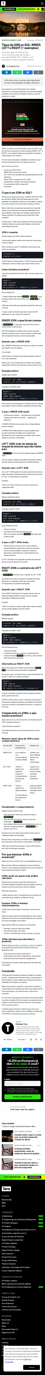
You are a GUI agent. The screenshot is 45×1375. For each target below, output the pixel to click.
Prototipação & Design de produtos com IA (19, 1230)
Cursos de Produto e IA (11, 1297)
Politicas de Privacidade (11, 1310)
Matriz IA (5, 1323)
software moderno (11, 1005)
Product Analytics (9, 1264)
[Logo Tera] (6, 1188)
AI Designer (6, 1226)
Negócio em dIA (8, 1332)
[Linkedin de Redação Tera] (31, 1039)
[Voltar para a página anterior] (4, 1108)
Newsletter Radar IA (10, 1329)
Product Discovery (9, 1257)
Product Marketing (9, 1260)
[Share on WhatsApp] (17, 1049)
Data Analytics (7, 1254)
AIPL (3, 1206)
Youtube (5, 1343)
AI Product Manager (10, 1223)
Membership (7, 1200)
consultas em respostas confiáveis (23, 1014)
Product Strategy (9, 1247)
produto (31, 945)
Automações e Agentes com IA (14, 1233)
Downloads (6, 1320)
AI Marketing (7, 1216)
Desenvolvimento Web (11, 40)
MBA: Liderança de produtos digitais (16, 1284)
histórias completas (33, 933)
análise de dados (13, 945)
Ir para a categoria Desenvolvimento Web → (19, 1126)
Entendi (31, 1367)
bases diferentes (33, 1009)
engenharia (24, 945)
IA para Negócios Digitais (12, 1271)
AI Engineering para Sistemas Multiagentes (19, 1219)
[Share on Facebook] (28, 1049)
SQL (8, 83)
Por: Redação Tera (12, 66)
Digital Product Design (11, 1250)
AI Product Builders (9, 1243)
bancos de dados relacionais (14, 197)
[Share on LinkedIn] (6, 1049)
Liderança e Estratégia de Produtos (16, 1267)
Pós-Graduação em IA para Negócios (16, 1287)
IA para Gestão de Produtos (13, 1237)
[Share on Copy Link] (38, 1049)
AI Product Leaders (9, 1281)
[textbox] (22, 255)
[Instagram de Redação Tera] (36, 1039)
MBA (4, 1203)
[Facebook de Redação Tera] (41, 1039)
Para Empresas (8, 1303)
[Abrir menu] (42, 3)
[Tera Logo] (3, 3)
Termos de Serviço (9, 1307)
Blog (3, 1326)
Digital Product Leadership (12, 1240)
